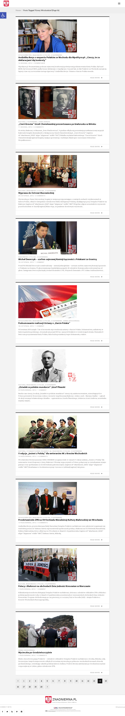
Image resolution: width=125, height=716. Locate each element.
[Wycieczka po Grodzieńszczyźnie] (62, 631)
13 (94, 681)
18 (30, 687)
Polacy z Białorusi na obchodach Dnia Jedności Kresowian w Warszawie (54, 586)
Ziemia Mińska (44, 122)
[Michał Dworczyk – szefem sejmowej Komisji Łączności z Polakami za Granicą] (62, 237)
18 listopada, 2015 (25, 262)
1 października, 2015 (26, 655)
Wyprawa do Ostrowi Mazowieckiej (36, 193)
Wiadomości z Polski (41, 55)
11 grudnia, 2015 (25, 127)
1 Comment (39, 262)
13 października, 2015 (27, 523)
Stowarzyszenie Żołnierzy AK (39, 451)
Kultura (21, 584)
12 (88, 681)
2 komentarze (39, 63)
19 (35, 687)
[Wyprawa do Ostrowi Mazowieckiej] (62, 171)
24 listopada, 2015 (25, 196)
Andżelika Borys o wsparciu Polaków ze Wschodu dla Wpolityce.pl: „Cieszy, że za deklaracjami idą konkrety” (59, 59)
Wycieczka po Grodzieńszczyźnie (35, 652)
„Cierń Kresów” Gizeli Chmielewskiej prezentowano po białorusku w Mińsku (57, 124)
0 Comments (39, 127)
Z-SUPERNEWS (56, 55)
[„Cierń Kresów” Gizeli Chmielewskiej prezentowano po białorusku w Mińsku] (62, 102)
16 (18, 687)
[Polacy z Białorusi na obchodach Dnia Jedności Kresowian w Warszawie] (62, 564)
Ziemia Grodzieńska (71, 321)
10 (76, 681)
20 (41, 687)
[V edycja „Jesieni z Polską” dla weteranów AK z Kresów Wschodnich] (62, 432)
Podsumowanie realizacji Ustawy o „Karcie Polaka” (44, 323)
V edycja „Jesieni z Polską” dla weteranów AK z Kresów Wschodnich (52, 453)
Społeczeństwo (25, 55)
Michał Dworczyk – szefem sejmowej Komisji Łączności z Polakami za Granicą (57, 259)
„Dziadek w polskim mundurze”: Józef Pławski (41, 387)
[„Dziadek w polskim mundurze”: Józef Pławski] (62, 365)
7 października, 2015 (26, 589)
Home (18, 10)
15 (106, 681)
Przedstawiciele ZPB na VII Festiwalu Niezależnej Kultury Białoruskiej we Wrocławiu (60, 520)
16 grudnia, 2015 (25, 63)
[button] (3, 15)
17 (24, 687)
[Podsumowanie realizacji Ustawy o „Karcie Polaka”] (62, 301)
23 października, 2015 (27, 390)
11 (82, 681)
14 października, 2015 (27, 456)
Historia (22, 122)
